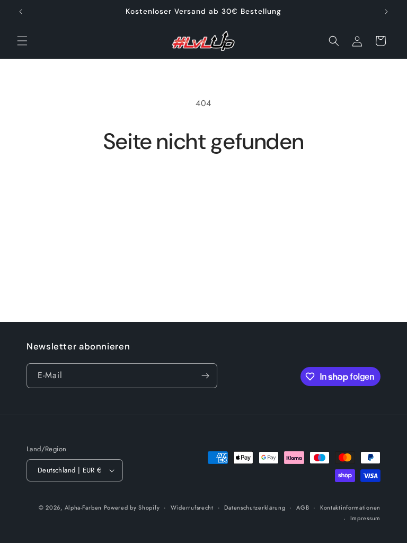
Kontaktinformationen (350, 507)
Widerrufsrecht (192, 507)
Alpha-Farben (84, 507)
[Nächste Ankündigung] (386, 11)
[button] (22, 40)
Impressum (365, 518)
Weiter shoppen (203, 190)
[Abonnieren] (205, 375)
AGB (302, 507)
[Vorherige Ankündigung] (20, 11)
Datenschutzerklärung (254, 507)
